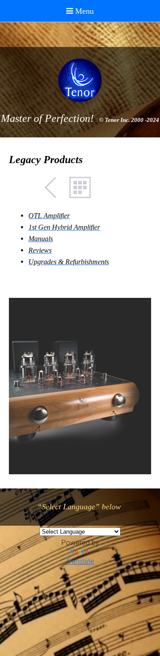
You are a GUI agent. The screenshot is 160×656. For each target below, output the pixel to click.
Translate (80, 561)
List (80, 187)
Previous (55, 187)
